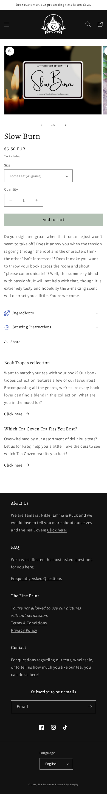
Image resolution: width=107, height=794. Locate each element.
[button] (7, 24)
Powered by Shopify (66, 784)
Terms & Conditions (29, 622)
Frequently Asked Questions (36, 578)
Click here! (57, 530)
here (34, 674)
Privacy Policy (24, 630)
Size (7, 165)
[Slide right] (66, 125)
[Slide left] (41, 125)
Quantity (11, 189)
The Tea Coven (46, 784)
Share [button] (15, 341)
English (51, 763)
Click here (13, 413)
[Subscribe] (90, 706)
